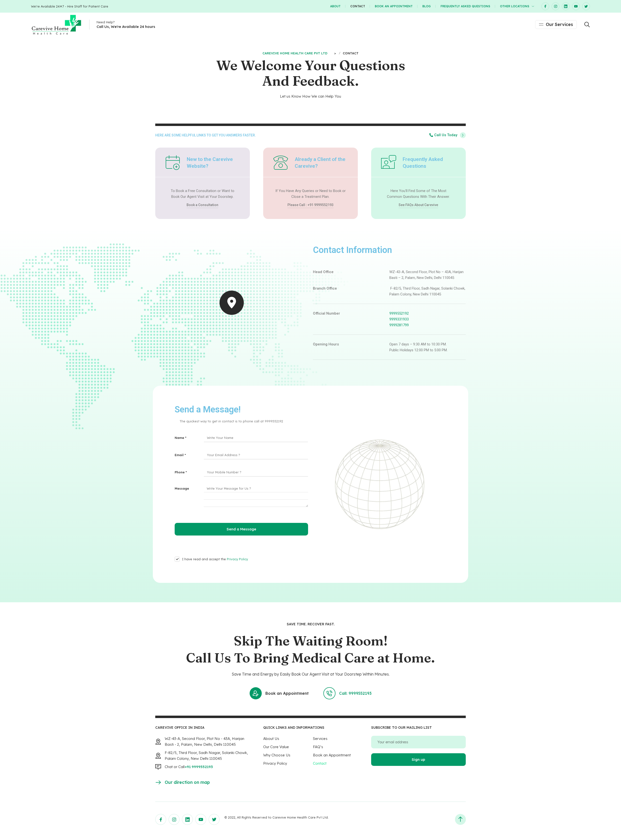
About (335, 6)
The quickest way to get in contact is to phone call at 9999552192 (231, 421)
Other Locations (514, 6)
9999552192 (399, 313)
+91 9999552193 (199, 766)
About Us (271, 738)
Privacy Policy (237, 559)
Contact (357, 6)
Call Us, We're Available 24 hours (126, 26)
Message (182, 488)
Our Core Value (276, 747)
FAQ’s (318, 747)
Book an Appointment (394, 6)
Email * (180, 455)
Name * (180, 438)
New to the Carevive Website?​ (210, 162)
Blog (426, 6)
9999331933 (399, 319)
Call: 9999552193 (355, 693)
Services (320, 738)
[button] (447, 135)
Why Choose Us (276, 755)
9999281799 (399, 325)
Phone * (181, 472)
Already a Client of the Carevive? (320, 162)
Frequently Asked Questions (465, 6)
